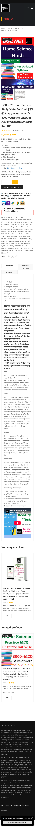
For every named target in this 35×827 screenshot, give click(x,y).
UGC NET (18, 28)
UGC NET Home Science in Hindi (11, 234)
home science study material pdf (11, 227)
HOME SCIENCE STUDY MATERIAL (21, 224)
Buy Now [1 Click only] (12, 187)
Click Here (4, 810)
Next (32, 62)
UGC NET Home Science (9, 31)
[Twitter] (12, 256)
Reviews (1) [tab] (9, 272)
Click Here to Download (14, 168)
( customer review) (19, 130)
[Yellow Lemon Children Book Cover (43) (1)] (17, 63)
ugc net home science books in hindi (19, 231)
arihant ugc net (9, 220)
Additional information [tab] (25, 267)
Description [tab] (9, 266)
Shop (10, 28)
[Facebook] (8, 256)
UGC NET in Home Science (22, 246)
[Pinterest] (16, 256)
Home (3, 28)
